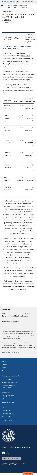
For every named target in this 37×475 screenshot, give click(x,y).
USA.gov (4, 399)
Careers (4, 364)
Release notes (6, 417)
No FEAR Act (6, 392)
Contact (4, 371)
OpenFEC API (6, 410)
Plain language (7, 379)
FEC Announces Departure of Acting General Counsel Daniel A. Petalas (16, 315)
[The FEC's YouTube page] (8, 453)
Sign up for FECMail (12, 458)
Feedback (28, 473)
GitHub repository (8, 413)
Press (4, 368)
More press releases (9, 322)
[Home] (16, 6)
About (4, 361)
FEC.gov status (7, 420)
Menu (2, 6)
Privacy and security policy (11, 376)
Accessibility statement (10, 382)
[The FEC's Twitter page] (3, 453)
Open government (8, 396)
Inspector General (8, 402)
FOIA (3, 407)
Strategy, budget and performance (9, 386)
